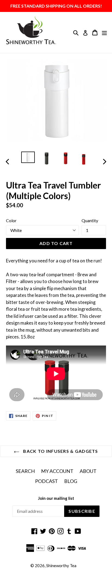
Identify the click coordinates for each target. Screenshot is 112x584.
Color (11, 220)
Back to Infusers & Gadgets (60, 451)
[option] (27, 157)
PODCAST (46, 481)
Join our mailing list (56, 498)
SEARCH (25, 471)
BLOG (70, 481)
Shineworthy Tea (61, 565)
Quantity (90, 220)
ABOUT (88, 471)
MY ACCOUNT (57, 471)
